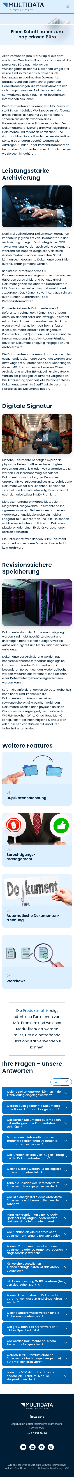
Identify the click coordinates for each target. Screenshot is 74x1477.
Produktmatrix (35, 1010)
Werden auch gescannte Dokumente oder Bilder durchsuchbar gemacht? (33, 1107)
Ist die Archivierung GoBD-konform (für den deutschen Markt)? (34, 1283)
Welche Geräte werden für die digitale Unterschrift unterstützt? (33, 1170)
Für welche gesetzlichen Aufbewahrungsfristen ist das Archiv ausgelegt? (32, 1267)
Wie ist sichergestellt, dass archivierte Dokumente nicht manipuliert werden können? (34, 1200)
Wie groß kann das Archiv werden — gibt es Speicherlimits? (32, 1328)
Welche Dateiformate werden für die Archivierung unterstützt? (32, 1314)
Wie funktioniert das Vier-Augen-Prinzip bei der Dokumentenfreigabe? (35, 1156)
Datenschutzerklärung (50, 1468)
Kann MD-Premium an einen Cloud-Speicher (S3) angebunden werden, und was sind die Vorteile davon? (32, 1218)
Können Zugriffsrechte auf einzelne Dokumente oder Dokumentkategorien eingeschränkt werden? (34, 1249)
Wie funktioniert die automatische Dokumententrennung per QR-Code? (33, 1234)
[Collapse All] (66, 1082)
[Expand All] (55, 1082)
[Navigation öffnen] (68, 7)
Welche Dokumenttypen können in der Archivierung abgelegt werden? (34, 1093)
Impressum (30, 1468)
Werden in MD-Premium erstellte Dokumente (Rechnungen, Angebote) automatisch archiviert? (33, 1358)
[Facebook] (41, 1447)
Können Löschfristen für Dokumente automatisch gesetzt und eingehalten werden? (34, 1298)
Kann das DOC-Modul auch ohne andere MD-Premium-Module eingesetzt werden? (30, 1375)
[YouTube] (23, 1447)
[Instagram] (51, 1447)
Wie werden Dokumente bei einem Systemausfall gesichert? (31, 1342)
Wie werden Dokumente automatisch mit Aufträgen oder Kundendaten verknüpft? (33, 1123)
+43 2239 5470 (37, 1433)
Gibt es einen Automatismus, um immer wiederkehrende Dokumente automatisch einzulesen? (31, 1140)
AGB (66, 1468)
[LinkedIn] (32, 1447)
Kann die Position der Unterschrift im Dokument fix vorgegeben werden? (32, 1184)
